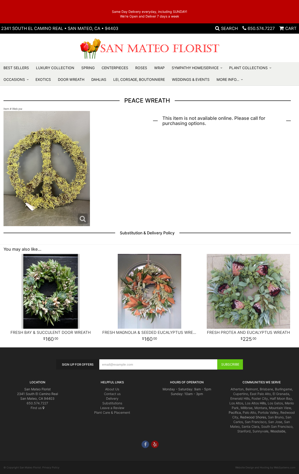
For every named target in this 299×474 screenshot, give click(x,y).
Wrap (159, 68)
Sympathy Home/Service (195, 68)
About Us (112, 389)
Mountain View (280, 408)
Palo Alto (249, 412)
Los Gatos (275, 403)
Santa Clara (250, 426)
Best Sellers (16, 68)
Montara (260, 408)
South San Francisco (276, 426)
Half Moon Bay (281, 398)
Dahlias (98, 79)
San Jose (275, 422)
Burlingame (283, 389)
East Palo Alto (260, 394)
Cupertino (240, 394)
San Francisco (255, 422)
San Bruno (276, 417)
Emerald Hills (240, 398)
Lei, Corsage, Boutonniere (139, 79)
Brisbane (266, 389)
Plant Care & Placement (112, 412)
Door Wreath (71, 79)
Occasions (14, 79)
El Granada (281, 394)
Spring (88, 68)
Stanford (244, 431)
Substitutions (112, 403)
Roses (141, 68)
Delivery (112, 398)
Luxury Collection (55, 68)
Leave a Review (112, 408)
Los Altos (236, 403)
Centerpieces (115, 68)
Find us (37, 408)
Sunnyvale (260, 431)
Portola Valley (268, 412)
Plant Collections (248, 68)
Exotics (43, 79)
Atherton (237, 389)
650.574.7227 (261, 28)
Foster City (260, 398)
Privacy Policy (50, 467)
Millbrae (247, 408)
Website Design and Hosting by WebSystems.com (265, 467)
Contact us (112, 394)
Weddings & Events (191, 79)
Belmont (252, 389)
